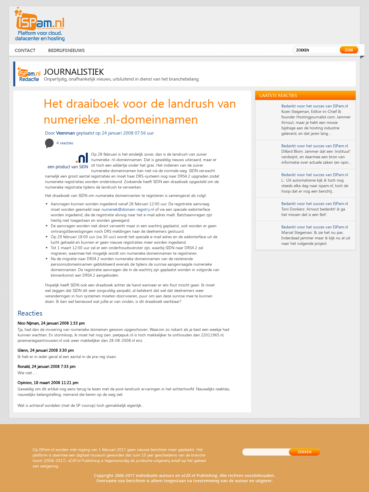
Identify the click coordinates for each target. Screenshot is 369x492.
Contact (25, 50)
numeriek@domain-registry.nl (127, 209)
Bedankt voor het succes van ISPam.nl (314, 106)
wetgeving (49, 466)
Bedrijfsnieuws (66, 50)
